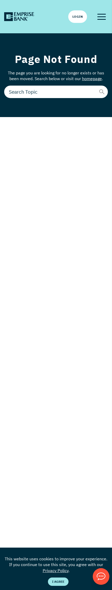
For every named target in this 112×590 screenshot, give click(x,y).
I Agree (58, 581)
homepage (92, 78)
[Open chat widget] (101, 576)
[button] (101, 16)
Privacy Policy (56, 570)
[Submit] (102, 92)
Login (77, 16)
